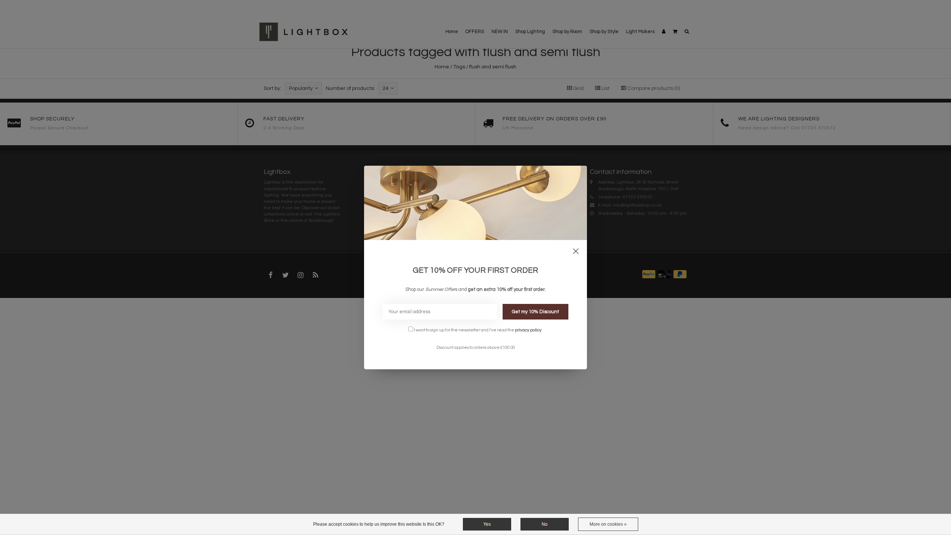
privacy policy (528, 330)
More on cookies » (608, 524)
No (545, 524)
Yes (487, 524)
